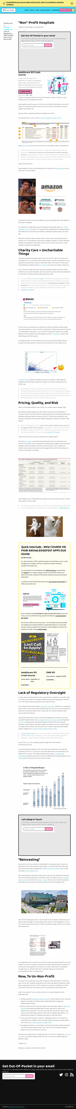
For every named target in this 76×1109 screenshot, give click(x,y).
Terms (72, 1107)
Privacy (67, 1107)
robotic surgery (42, 880)
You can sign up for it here (57, 582)
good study (27, 441)
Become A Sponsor (46, 10)
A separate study (23, 380)
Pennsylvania (43, 729)
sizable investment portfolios (51, 869)
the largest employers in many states (48, 720)
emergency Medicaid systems (41, 999)
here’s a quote (25, 146)
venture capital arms (31, 871)
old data (21, 758)
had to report (42, 265)
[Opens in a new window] (61, 1086)
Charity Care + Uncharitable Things (8, 24)
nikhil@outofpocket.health (16, 1107)
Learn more (25, 91)
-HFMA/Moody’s (64, 508)
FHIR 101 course (51, 570)
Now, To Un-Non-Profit (8, 38)
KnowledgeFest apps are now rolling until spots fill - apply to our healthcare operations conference (35, 3)
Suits (28, 742)
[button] (26, 10)
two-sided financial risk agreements (41, 1022)
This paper (56, 334)
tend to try (21, 722)
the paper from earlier (47, 706)
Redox (26, 572)
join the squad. (42, 629)
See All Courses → (27, 558)
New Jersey (53, 729)
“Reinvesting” (9, 35)
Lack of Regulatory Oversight (8, 33)
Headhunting (55, 10)
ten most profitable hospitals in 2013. (49, 118)
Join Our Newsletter (65, 10)
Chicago (34, 729)
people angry (60, 168)
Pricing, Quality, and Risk (8, 28)
